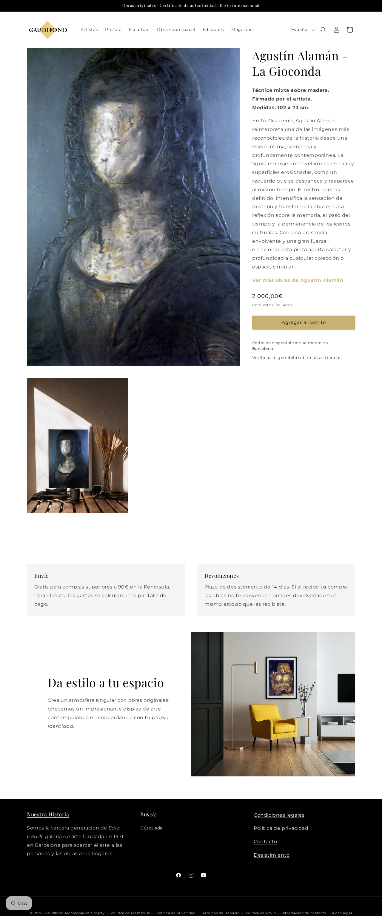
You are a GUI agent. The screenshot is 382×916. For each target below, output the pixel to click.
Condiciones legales (279, 815)
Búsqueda (151, 828)
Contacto (265, 842)
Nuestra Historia (48, 814)
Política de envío (260, 913)
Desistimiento (272, 855)
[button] (323, 29)
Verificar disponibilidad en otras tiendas (297, 357)
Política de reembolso (130, 913)
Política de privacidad (281, 828)
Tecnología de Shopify (84, 913)
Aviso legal (342, 913)
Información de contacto (304, 913)
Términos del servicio (220, 913)
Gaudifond (53, 913)
